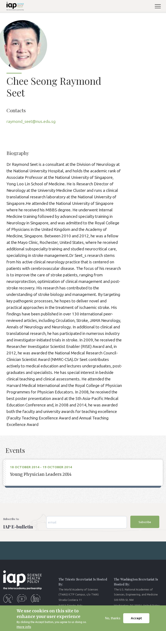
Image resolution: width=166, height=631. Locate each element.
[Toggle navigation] (159, 7)
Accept (136, 618)
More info (24, 627)
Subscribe (145, 521)
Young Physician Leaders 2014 (41, 474)
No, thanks (112, 618)
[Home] (13, 7)
